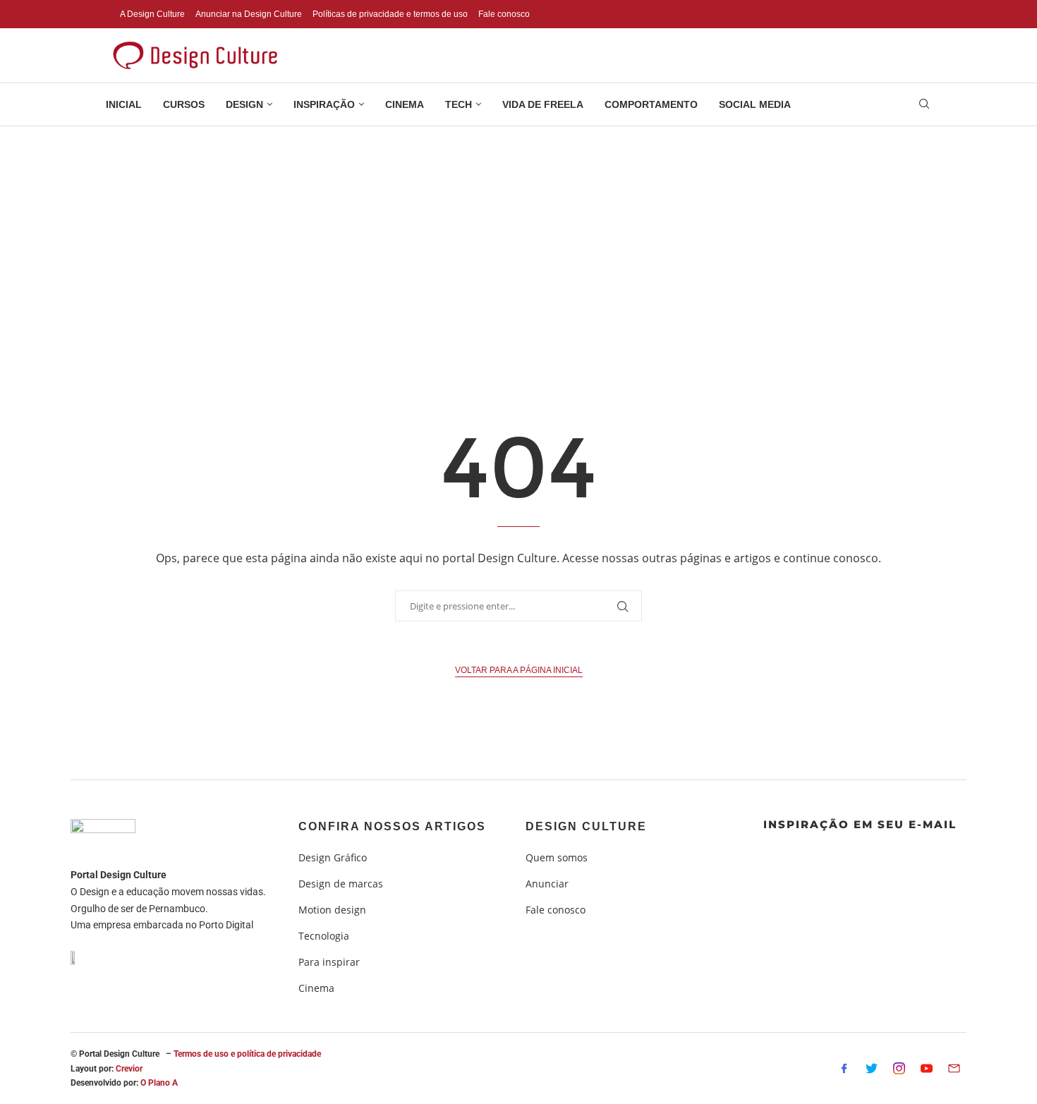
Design (244, 104)
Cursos (184, 104)
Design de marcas (340, 884)
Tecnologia (323, 936)
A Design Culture (152, 14)
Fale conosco (504, 14)
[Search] (924, 105)
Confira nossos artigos (392, 826)
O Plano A (159, 1083)
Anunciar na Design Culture (248, 14)
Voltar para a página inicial (519, 670)
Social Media (755, 104)
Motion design (332, 910)
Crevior (129, 1069)
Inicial (124, 104)
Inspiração (324, 104)
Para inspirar (329, 962)
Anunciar (547, 884)
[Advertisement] (518, 232)
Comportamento (651, 104)
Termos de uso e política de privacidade (247, 1054)
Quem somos (557, 858)
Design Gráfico (332, 858)
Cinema (404, 104)
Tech (458, 104)
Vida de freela (542, 104)
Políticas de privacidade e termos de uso (390, 14)
